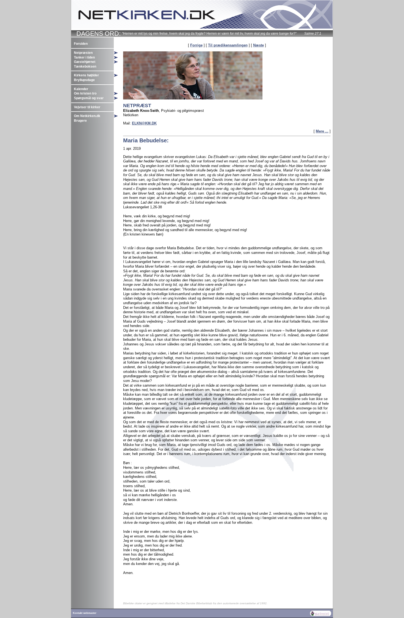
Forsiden (81, 43)
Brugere (80, 120)
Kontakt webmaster (84, 613)
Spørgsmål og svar (89, 98)
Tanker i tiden (84, 57)
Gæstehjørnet (84, 61)
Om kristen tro (85, 93)
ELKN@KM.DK (144, 123)
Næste (258, 45)
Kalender (81, 89)
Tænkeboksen (85, 66)
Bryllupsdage (84, 80)
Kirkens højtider (86, 75)
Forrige (196, 45)
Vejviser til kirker (87, 107)
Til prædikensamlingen (228, 45)
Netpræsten (83, 52)
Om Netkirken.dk (87, 116)
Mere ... (322, 131)
